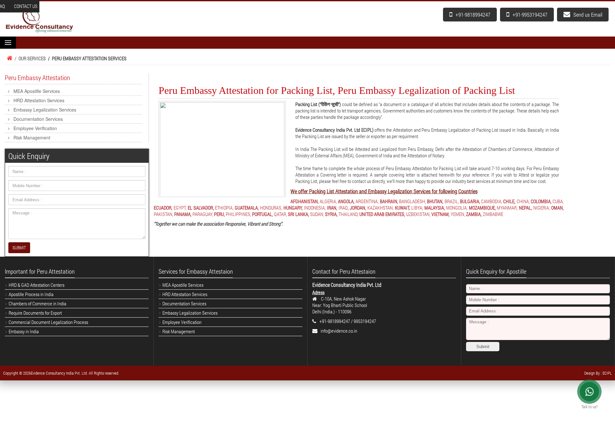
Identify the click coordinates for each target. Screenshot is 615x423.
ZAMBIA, (474, 214)
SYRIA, (331, 214)
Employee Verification (35, 128)
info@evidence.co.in (339, 331)
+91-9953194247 (529, 14)
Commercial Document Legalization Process (48, 322)
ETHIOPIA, (224, 207)
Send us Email (587, 14)
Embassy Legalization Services (44, 109)
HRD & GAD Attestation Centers (36, 285)
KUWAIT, (402, 207)
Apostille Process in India (31, 294)
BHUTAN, (435, 201)
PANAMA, (183, 214)
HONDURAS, (271, 207)
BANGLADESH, (412, 201)
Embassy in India (24, 331)
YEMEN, (458, 214)
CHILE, (509, 201)
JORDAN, (358, 207)
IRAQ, (344, 207)
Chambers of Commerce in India (37, 303)
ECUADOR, (163, 207)
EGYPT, (180, 207)
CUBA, (558, 201)
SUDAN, (317, 214)
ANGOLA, (346, 201)
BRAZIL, (452, 201)
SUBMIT (19, 248)
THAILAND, (348, 214)
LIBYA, (417, 207)
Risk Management (31, 137)
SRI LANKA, (298, 214)
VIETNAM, (440, 214)
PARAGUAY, (203, 214)
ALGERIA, (328, 201)
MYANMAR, (507, 207)
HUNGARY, (293, 207)
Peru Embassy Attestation (37, 77)
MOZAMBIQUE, (482, 207)
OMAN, (557, 207)
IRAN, (332, 207)
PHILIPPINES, (238, 214)
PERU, (219, 214)
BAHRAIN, (389, 201)
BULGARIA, (470, 201)
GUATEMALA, (247, 207)
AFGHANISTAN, (305, 201)
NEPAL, (525, 207)
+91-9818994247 (472, 14)
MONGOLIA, (457, 207)
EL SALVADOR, (201, 207)
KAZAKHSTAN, (380, 207)
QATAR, (280, 214)
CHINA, (523, 201)
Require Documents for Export (35, 313)
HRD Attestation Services (38, 100)
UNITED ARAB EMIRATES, (382, 214)
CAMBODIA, (491, 201)
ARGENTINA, (367, 201)
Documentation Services (38, 119)
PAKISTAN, (163, 214)
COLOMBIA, (541, 201)
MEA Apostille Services (36, 91)
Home (8, 58)
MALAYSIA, (434, 207)
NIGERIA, (541, 207)
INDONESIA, (315, 207)
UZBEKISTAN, (418, 214)
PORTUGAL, (262, 214)
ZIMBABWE (493, 214)
